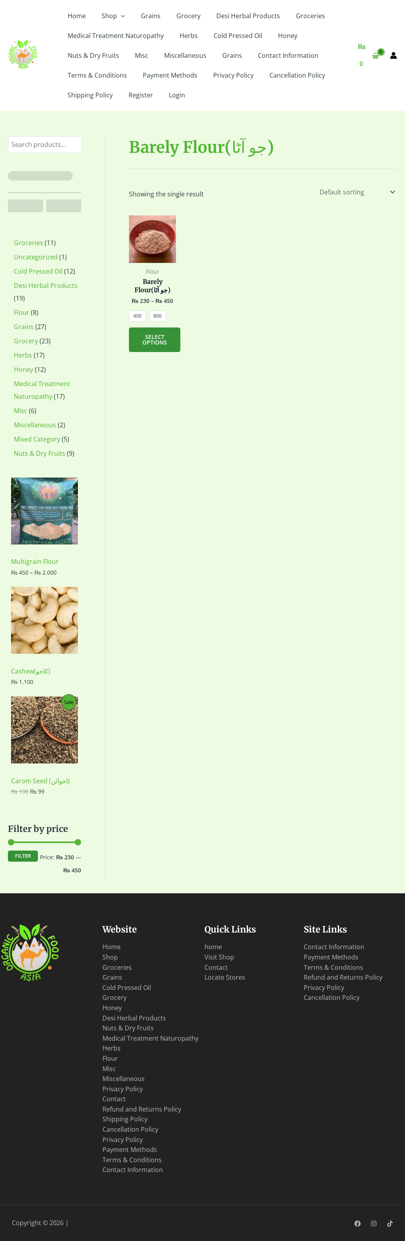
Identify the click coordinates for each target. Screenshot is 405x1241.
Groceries (310, 15)
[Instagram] (374, 1223)
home (213, 946)
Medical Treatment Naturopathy (116, 35)
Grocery (188, 15)
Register (141, 95)
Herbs (189, 35)
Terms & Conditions (97, 75)
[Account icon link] (393, 55)
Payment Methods (170, 75)
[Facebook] (357, 1223)
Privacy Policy (233, 75)
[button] (121, 15)
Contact (114, 1098)
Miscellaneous (185, 55)
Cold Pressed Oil (238, 35)
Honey (287, 35)
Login (177, 95)
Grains (151, 15)
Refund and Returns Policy (141, 1109)
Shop (109, 15)
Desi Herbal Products (248, 15)
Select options (154, 339)
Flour (110, 1058)
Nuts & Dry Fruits (93, 55)
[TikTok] (390, 1223)
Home (77, 15)
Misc (141, 55)
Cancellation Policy (297, 75)
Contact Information (288, 55)
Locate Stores (224, 977)
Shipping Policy (90, 95)
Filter (23, 856)
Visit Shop (219, 957)
